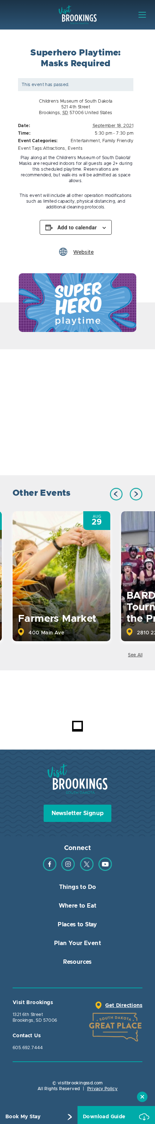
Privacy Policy (102, 1089)
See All (135, 655)
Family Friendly (117, 141)
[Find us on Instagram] (68, 869)
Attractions (54, 148)
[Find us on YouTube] (105, 869)
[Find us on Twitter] (87, 869)
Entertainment (85, 141)
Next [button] (136, 494)
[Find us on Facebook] (50, 869)
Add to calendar (77, 227)
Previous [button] (116, 494)
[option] (77, 302)
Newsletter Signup (78, 813)
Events (75, 148)
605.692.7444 (28, 1048)
